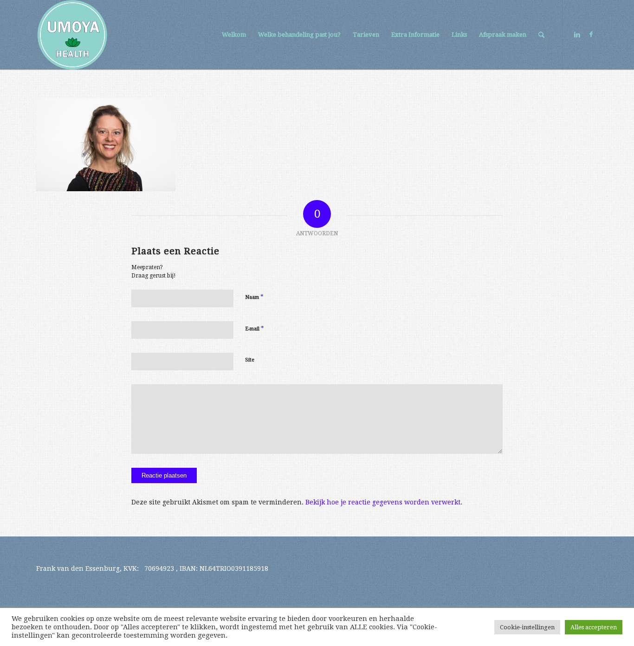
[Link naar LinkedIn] (577, 34)
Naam (254, 296)
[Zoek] (541, 35)
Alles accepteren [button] (593, 627)
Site (249, 360)
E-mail (254, 328)
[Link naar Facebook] (591, 34)
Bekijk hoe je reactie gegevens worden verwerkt (382, 502)
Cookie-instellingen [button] (527, 627)
